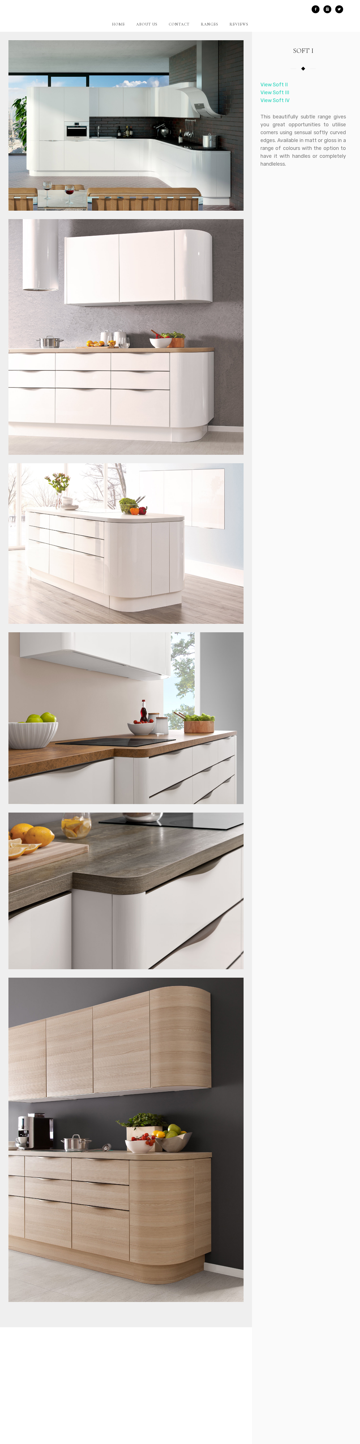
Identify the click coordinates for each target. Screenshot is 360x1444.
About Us (147, 24)
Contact (179, 24)
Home (118, 24)
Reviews (239, 24)
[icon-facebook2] (317, 9)
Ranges (209, 24)
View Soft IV (275, 100)
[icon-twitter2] (339, 9)
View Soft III (274, 92)
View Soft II (274, 85)
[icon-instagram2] (328, 9)
